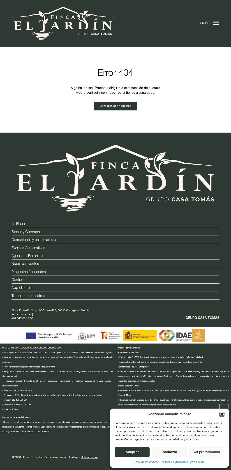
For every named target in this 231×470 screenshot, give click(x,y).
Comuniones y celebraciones (34, 240)
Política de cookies (146, 462)
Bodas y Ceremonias (28, 232)
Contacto (19, 280)
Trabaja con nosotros (28, 296)
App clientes (21, 288)
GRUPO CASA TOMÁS (202, 318)
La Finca (18, 224)
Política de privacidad (174, 462)
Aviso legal (197, 462)
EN (202, 23)
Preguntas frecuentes (29, 272)
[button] (222, 414)
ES (207, 23)
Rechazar (169, 452)
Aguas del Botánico (27, 256)
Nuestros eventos (25, 264)
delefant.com (89, 457)
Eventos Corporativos (28, 248)
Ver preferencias (206, 452)
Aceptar (132, 452)
